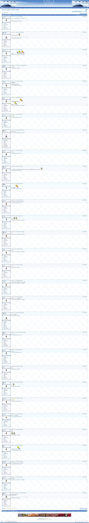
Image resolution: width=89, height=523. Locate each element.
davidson (5, 297)
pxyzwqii (5, 200)
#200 (86, 332)
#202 (86, 366)
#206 (86, 429)
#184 (86, 65)
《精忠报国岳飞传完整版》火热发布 (17, 21)
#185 (86, 81)
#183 (86, 49)
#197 (86, 280)
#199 (86, 312)
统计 (85, 7)
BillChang (5, 130)
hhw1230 (5, 114)
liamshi (4, 81)
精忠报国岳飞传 (9, 9)
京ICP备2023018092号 (40, 519)
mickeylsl (5, 414)
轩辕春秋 (44, 519)
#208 (86, 461)
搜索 (84, 7)
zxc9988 (4, 216)
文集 (18, 32)
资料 (17, 16)
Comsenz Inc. (14, 521)
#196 (86, 264)
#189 (86, 150)
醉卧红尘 (5, 382)
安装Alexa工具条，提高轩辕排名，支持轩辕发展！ (19, 54)
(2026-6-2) (71, 11)
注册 (2, 7)
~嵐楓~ (4, 184)
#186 (86, 97)
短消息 (19, 16)
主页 (18, 65)
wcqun (4, 249)
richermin (5, 477)
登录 (4, 7)
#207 (86, 445)
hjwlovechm (5, 398)
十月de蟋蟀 (5, 32)
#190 (86, 166)
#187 (86, 114)
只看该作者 (21, 16)
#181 (86, 16)
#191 (86, 183)
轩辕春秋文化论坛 (4, 9)
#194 (86, 231)
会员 (82, 7)
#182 (86, 32)
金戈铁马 (5, 493)
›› (12, 508)
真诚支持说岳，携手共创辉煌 (16, 267)
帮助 (87, 7)
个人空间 (21, 65)
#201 (86, 349)
